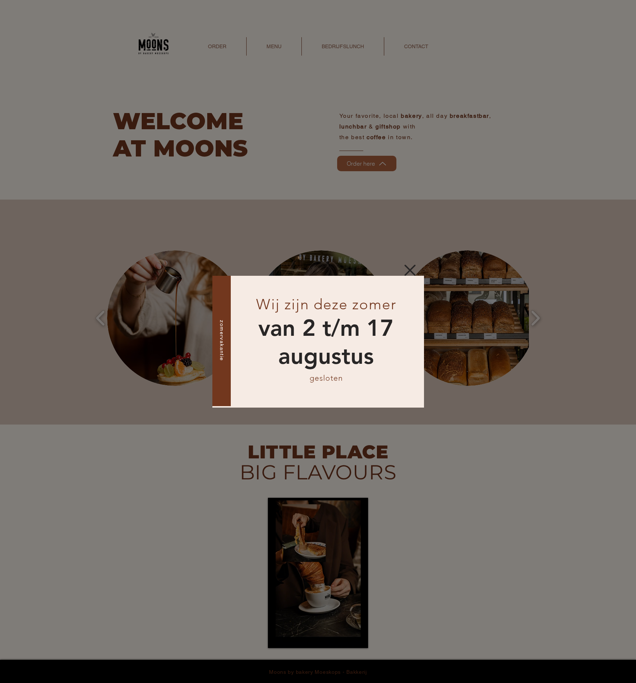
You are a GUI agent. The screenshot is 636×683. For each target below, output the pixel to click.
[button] (410, 270)
